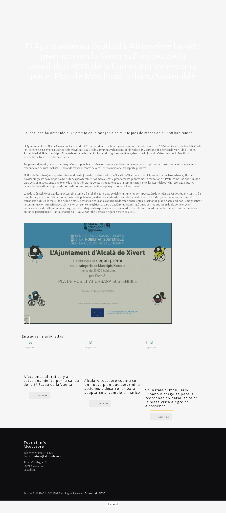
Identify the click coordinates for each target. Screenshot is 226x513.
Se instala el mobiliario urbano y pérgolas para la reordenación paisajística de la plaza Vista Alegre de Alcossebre (171, 398)
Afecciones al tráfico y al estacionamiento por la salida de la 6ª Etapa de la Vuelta (51, 380)
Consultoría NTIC (95, 493)
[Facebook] (184, 493)
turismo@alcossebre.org (46, 456)
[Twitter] (193, 493)
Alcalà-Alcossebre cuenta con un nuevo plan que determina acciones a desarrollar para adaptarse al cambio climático (112, 386)
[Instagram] (197, 493)
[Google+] (188, 493)
